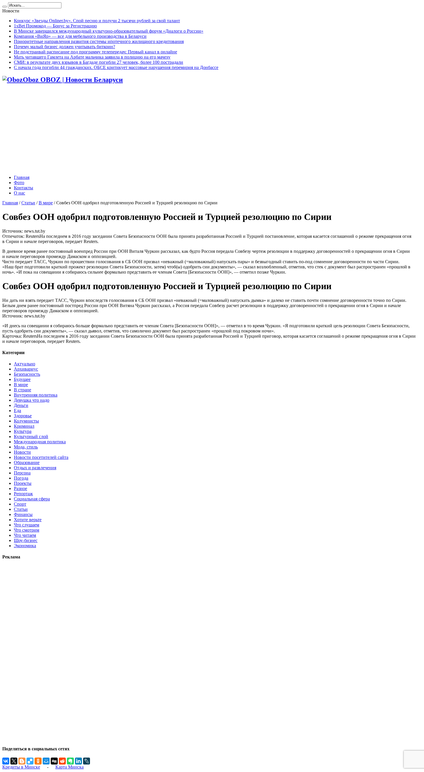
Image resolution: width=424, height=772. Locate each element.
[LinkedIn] (78, 761)
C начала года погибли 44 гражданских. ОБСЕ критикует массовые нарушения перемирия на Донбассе (116, 67)
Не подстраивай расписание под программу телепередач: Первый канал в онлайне (95, 51)
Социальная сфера (32, 498)
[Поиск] (4, 7)
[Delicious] (30, 761)
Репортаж (23, 493)
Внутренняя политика (35, 394)
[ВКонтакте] (5, 761)
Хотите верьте (28, 519)
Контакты (23, 187)
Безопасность (27, 374)
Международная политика (40, 441)
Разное (20, 488)
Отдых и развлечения (35, 467)
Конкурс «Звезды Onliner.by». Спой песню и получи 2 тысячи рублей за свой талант (97, 20)
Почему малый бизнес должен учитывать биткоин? (64, 46)
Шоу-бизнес (25, 540)
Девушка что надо (31, 400)
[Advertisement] (212, 129)
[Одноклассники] (38, 761)
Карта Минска (69, 766)
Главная (21, 177)
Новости (22, 452)
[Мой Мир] (46, 761)
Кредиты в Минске (21, 766)
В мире (46, 202)
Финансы (23, 514)
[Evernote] (70, 761)
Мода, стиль (26, 446)
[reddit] (62, 761)
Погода (21, 478)
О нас (19, 192)
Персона (22, 472)
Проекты (22, 483)
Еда (17, 410)
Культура (22, 431)
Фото (19, 182)
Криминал (24, 426)
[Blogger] (21, 761)
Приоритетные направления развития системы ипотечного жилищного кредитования (99, 41)
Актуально (24, 363)
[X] (13, 761)
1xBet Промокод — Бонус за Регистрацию (55, 25)
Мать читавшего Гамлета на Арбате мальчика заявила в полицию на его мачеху (92, 57)
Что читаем (25, 535)
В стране (22, 389)
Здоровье (23, 415)
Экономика (25, 545)
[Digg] (54, 761)
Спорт (20, 504)
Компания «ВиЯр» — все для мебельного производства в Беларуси (80, 36)
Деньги (21, 405)
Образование (27, 462)
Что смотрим (26, 530)
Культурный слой (31, 436)
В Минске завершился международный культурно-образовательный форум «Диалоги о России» (108, 31)
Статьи (28, 202)
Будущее (22, 379)
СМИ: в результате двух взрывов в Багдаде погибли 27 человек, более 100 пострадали (98, 62)
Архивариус (26, 369)
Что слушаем (26, 524)
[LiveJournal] (86, 761)
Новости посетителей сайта (41, 457)
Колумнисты (26, 420)
